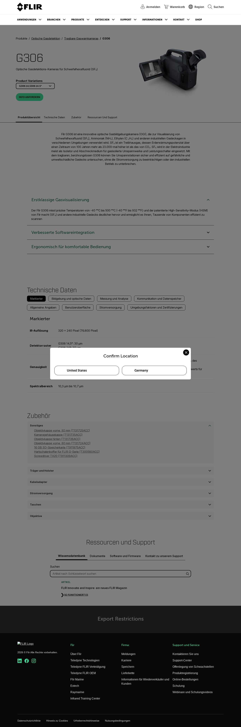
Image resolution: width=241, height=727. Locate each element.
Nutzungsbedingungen (117, 720)
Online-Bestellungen (185, 679)
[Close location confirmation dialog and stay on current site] (186, 352)
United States (77, 370)
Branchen (53, 19)
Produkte (77, 19)
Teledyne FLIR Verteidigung (87, 666)
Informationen (152, 19)
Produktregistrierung (185, 673)
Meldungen (128, 654)
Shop (198, 19)
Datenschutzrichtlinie (29, 720)
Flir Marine (77, 679)
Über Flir (75, 654)
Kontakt (178, 19)
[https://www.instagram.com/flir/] (34, 661)
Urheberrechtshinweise (86, 720)
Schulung (179, 685)
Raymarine (77, 692)
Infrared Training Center (85, 698)
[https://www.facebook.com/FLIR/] (27, 661)
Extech (74, 685)
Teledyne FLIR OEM (83, 673)
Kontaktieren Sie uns (186, 654)
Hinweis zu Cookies (57, 720)
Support (125, 19)
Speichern (127, 666)
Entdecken (102, 19)
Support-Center (182, 660)
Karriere (126, 660)
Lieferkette (127, 673)
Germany (141, 370)
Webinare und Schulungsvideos (193, 692)
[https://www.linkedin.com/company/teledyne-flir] (19, 661)
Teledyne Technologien (85, 660)
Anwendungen (26, 19)
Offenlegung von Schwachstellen (193, 666)
